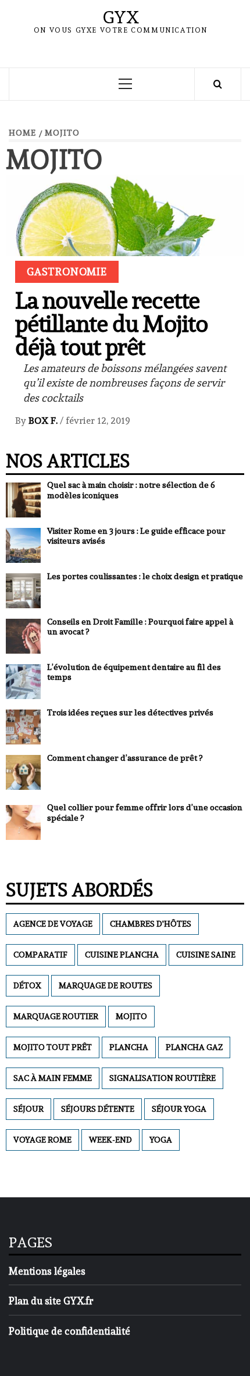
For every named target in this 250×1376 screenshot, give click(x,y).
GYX (121, 17)
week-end (110, 1139)
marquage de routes (105, 985)
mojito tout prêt (52, 1047)
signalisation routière (162, 1078)
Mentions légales (47, 1271)
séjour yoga (179, 1108)
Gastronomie (67, 271)
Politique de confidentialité (69, 1331)
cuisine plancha (122, 954)
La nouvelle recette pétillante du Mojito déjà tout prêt (111, 323)
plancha (128, 1047)
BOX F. (44, 420)
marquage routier (55, 1016)
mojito (131, 1016)
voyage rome (42, 1139)
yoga (160, 1139)
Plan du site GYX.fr (51, 1301)
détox (27, 985)
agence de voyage (52, 923)
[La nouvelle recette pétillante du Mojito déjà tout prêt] (125, 251)
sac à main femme (52, 1078)
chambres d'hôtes (150, 923)
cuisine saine (205, 954)
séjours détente (97, 1108)
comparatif (40, 954)
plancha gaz (194, 1047)
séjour (28, 1108)
